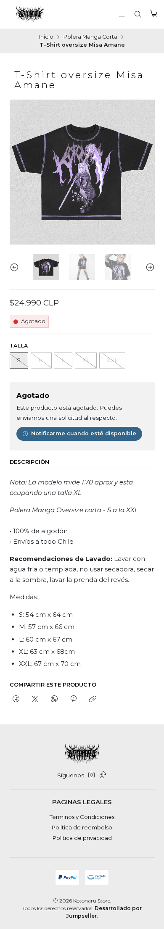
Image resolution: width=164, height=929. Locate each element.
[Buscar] (137, 14)
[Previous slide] (16, 267)
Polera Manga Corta (90, 37)
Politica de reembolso (82, 827)
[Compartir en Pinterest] (73, 699)
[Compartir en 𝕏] (35, 699)
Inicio (46, 37)
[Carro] (153, 14)
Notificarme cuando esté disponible (83, 433)
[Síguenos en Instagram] (91, 775)
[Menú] (121, 14)
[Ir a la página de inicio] (30, 14)
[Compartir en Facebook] (16, 699)
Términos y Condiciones (82, 816)
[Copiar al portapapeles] (92, 699)
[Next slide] (148, 267)
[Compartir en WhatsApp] (54, 699)
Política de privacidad (82, 837)
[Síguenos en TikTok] (103, 775)
